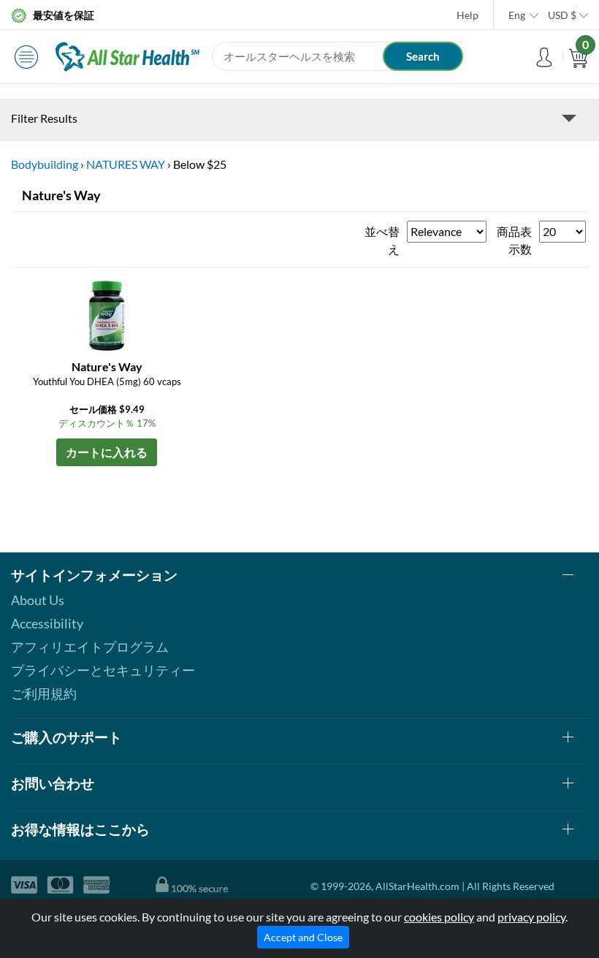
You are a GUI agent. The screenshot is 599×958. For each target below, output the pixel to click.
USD (562, 15)
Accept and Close (303, 937)
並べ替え (382, 240)
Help (467, 15)
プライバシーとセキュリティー (103, 670)
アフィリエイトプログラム (90, 647)
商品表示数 (514, 240)
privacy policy (531, 917)
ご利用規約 (44, 693)
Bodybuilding (44, 164)
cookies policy (439, 917)
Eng (516, 15)
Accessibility (47, 623)
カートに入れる (107, 452)
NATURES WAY (125, 164)
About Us (37, 600)
